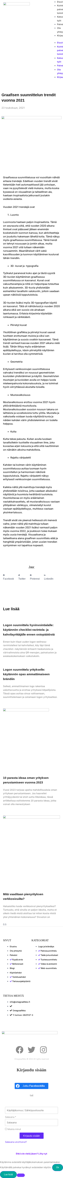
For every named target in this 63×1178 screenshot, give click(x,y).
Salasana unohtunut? (16, 1142)
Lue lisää (8, 1174)
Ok (57, 1167)
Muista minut (14, 1129)
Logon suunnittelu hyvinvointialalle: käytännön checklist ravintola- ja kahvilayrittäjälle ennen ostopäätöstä (29, 629)
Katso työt (60, 60)
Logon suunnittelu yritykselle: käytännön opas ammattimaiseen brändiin (26, 674)
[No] (21, 1175)
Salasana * (10, 1117)
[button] (8, 577)
